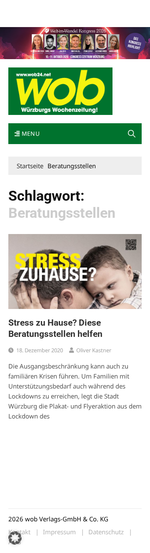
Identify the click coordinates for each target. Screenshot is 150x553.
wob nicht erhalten (65, 7)
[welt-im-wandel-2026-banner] (75, 42)
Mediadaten (23, 7)
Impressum (22, 17)
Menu (30, 133)
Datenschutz (106, 532)
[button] (131, 133)
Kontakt (103, 7)
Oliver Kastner (93, 350)
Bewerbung (55, 17)
